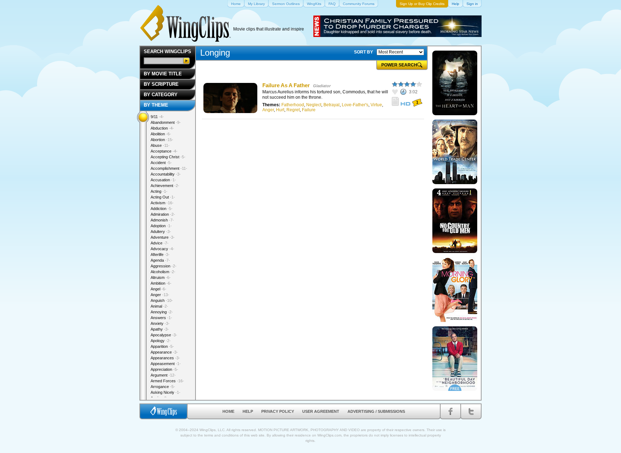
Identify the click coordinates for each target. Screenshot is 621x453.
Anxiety (160, 323)
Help (248, 411)
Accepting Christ (168, 157)
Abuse (160, 145)
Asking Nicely (165, 392)
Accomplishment (169, 168)
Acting (159, 191)
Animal (159, 306)
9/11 (157, 117)
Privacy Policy (277, 411)
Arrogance (163, 386)
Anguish (162, 300)
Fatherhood (292, 104)
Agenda (160, 260)
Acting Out (163, 197)
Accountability (166, 174)
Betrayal (331, 104)
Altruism (161, 277)
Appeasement (166, 363)
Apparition (162, 346)
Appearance (164, 352)
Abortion (162, 139)
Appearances (165, 358)
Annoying (162, 312)
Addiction (161, 208)
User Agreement (320, 411)
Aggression (163, 266)
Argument (163, 375)
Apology (161, 340)
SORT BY (363, 52)
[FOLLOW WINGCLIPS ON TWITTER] (471, 411)
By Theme (156, 105)
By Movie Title (163, 73)
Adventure (163, 237)
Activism (162, 203)
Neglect (313, 104)
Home (228, 411)
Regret (293, 109)
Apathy (160, 329)
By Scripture (161, 84)
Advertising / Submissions (376, 411)
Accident (161, 162)
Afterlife (160, 254)
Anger (268, 109)
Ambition (161, 283)
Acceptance (164, 151)
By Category (161, 94)
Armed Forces (167, 381)
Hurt (280, 109)
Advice (160, 243)
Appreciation (164, 369)
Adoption (161, 226)
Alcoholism (163, 272)
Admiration (163, 214)
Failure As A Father (286, 85)
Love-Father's (355, 104)
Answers (161, 318)
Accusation (163, 180)
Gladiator (322, 86)
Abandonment (166, 122)
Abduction (162, 128)
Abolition (161, 134)
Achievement (165, 185)
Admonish (162, 220)
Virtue (376, 104)
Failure (309, 109)
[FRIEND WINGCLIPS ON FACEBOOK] (450, 411)
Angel (158, 289)
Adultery (161, 231)
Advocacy (162, 249)
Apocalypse (164, 335)
